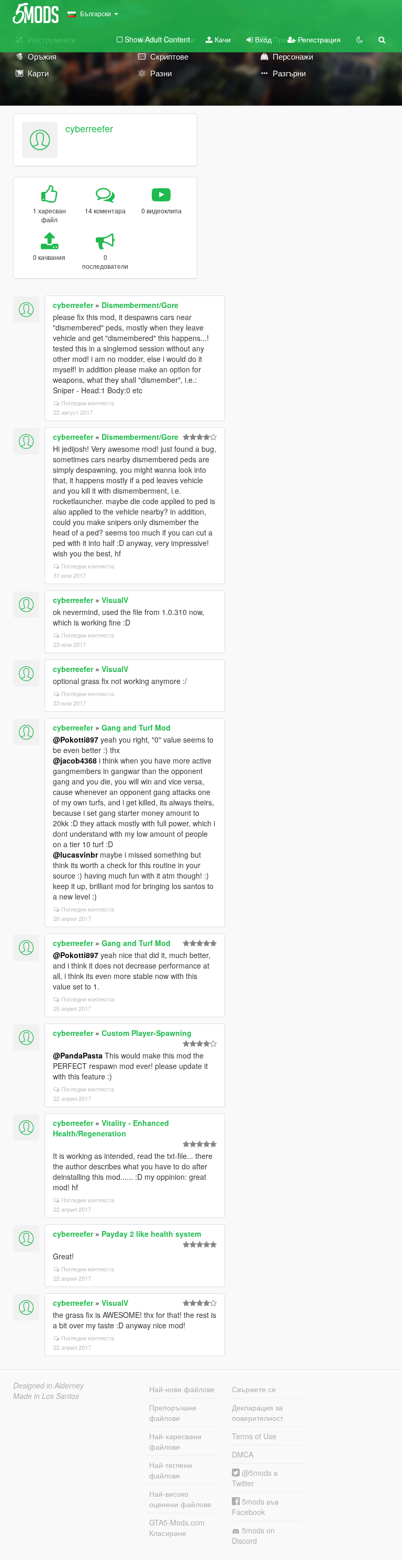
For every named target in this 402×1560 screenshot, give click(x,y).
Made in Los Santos (46, 1396)
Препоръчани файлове (172, 1412)
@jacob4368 (75, 760)
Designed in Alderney (48, 1385)
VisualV (115, 600)
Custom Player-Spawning (147, 1033)
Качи (222, 39)
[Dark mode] (360, 39)
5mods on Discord (253, 1535)
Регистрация (318, 39)
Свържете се (254, 1389)
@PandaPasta (78, 1055)
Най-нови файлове (182, 1389)
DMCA (242, 1454)
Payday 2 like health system (151, 1233)
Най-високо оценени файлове (180, 1498)
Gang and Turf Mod (136, 727)
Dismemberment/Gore (140, 305)
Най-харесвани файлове (175, 1441)
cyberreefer (89, 128)
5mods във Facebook (255, 1506)
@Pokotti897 (75, 739)
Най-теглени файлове (170, 1470)
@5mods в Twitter (254, 1477)
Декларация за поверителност (257, 1412)
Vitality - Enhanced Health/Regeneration (111, 1128)
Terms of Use (254, 1436)
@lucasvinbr (75, 854)
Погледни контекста (87, 402)
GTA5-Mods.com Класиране (177, 1527)
